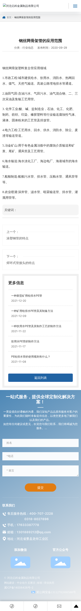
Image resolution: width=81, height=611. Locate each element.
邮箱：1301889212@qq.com (29, 532)
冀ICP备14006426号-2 (18, 587)
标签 (39, 582)
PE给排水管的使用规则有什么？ (30, 356)
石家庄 (31, 582)
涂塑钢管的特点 (17, 238)
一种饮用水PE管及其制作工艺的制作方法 (36, 326)
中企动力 (22, 582)
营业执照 (49, 582)
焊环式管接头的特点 (20, 263)
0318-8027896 (36, 519)
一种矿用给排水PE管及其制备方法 (32, 310)
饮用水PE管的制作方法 (25, 341)
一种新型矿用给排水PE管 (26, 295)
